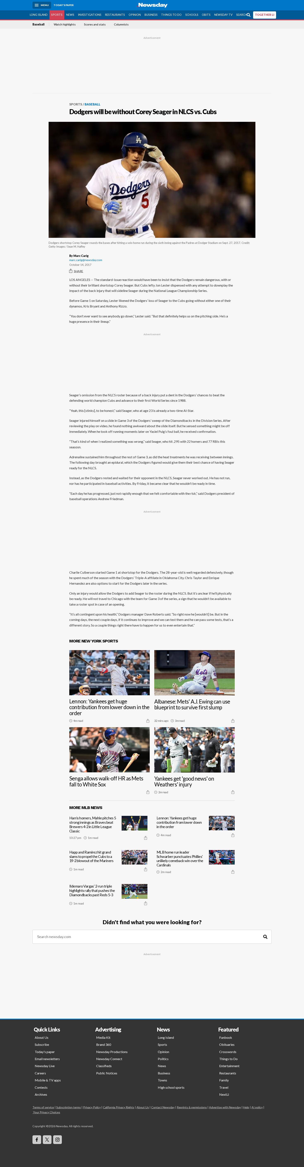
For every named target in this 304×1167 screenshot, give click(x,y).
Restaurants (115, 14)
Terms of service (43, 1107)
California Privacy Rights (118, 1107)
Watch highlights (65, 24)
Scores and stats (95, 24)
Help (246, 1107)
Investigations (89, 14)
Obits (206, 14)
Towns (162, 1080)
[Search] (265, 937)
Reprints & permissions (192, 1107)
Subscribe (42, 1044)
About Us (41, 1037)
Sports (56, 14)
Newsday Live (45, 1066)
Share (78, 271)
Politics (163, 1059)
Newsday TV (223, 14)
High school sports (171, 1087)
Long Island (39, 14)
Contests (41, 1087)
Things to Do (171, 14)
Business (151, 14)
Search (241, 14)
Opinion (135, 14)
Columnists (121, 24)
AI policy (257, 1107)
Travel (223, 1087)
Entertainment (229, 1066)
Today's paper (45, 1052)
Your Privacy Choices (46, 1112)
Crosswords (227, 1052)
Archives (41, 1094)
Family (224, 1080)
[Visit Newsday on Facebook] (36, 1139)
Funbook (225, 1037)
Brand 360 (103, 1044)
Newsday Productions (112, 1052)
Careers (40, 1073)
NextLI (224, 1094)
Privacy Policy (92, 1107)
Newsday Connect (109, 1059)
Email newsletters (47, 1059)
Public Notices (106, 1073)
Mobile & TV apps (48, 1080)
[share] (148, 721)
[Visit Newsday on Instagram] (57, 1139)
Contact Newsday (163, 1107)
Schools (191, 14)
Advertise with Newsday (225, 1107)
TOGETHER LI (264, 14)
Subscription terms (68, 1107)
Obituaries (227, 1044)
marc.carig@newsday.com (85, 260)
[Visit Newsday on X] (47, 1139)
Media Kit (103, 1037)
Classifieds (104, 1066)
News (70, 14)
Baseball (38, 24)
